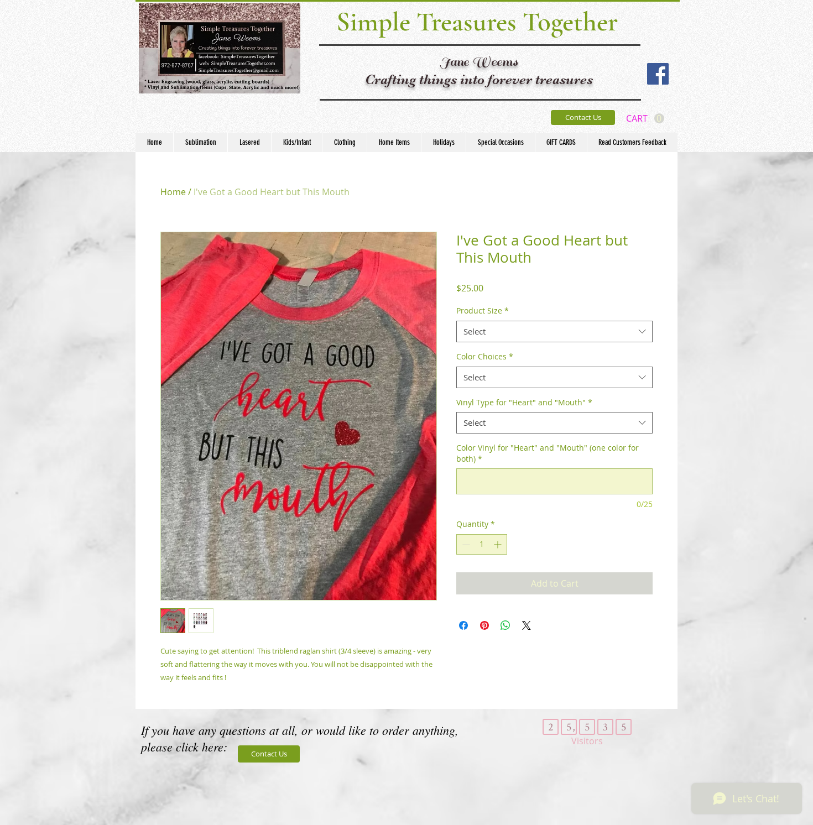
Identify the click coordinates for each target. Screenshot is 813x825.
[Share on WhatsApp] (505, 625)
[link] (645, 118)
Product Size (482, 310)
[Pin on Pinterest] (484, 625)
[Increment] (498, 544)
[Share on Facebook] (463, 625)
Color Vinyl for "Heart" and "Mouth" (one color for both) (547, 453)
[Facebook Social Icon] (658, 74)
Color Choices (484, 356)
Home (173, 192)
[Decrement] (465, 544)
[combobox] (554, 331)
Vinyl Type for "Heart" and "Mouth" (524, 402)
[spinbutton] (482, 544)
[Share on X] (526, 625)
